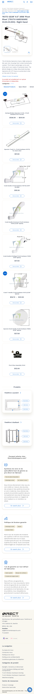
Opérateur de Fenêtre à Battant (10, 9)
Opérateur (25, 409)
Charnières (25, 400)
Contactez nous (7, 652)
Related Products (9, 87)
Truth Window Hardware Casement (15, 8)
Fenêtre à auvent (12, 393)
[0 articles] (31, 2)
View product (16, 123)
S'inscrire (27, 2)
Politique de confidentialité (11, 657)
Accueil (4, 8)
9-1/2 (15, 11)
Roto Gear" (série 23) (7, 11)
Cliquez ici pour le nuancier (10, 76)
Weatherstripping (7, 677)
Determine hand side (9, 687)
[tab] (9, 87)
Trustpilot (5, 633)
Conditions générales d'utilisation (13, 659)
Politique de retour (8, 654)
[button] (28, 52)
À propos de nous (7, 650)
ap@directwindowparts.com (11, 630)
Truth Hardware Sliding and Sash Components (13, 670)
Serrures (26, 405)
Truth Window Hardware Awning (12, 673)
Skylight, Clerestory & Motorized (12, 667)
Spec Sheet (22, 87)
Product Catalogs (7, 685)
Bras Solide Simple (24, 9)
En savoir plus (16, 506)
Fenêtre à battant (12, 422)
